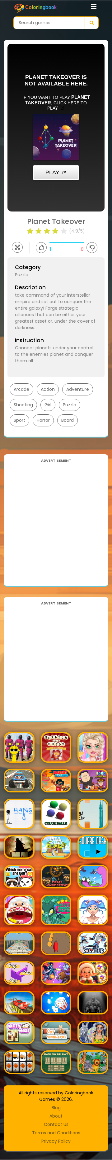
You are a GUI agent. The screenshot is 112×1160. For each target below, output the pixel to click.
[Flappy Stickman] (92, 814)
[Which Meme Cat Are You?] (19, 876)
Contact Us (56, 1124)
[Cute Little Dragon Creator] (56, 910)
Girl (47, 405)
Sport (19, 420)
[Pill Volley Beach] (56, 847)
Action (48, 389)
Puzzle (69, 405)
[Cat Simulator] (56, 1032)
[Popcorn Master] (56, 1002)
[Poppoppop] (19, 973)
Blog (56, 1108)
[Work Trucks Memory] (19, 1062)
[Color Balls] (56, 814)
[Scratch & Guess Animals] (56, 747)
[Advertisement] (56, 520)
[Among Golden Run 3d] (56, 943)
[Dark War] (19, 847)
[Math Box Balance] (56, 1062)
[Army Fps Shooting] (92, 1002)
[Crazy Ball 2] (19, 943)
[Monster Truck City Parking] (19, 780)
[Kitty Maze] (19, 1032)
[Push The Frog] (92, 876)
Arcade (21, 389)
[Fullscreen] (17, 247)
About (56, 1116)
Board (67, 420)
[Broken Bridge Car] (19, 1002)
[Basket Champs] (56, 780)
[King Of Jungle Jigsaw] (92, 1062)
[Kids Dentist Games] (19, 910)
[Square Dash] (92, 847)
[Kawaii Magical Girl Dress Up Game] (92, 910)
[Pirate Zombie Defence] (56, 876)
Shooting (23, 405)
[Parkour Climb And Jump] (92, 943)
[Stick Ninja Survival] (56, 973)
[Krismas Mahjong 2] (92, 973)
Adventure (77, 389)
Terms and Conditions (56, 1133)
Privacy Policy (56, 1141)
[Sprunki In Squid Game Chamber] (19, 747)
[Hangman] (19, 814)
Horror (43, 420)
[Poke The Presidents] (92, 780)
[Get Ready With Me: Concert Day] (92, 1032)
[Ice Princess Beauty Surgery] (92, 747)
